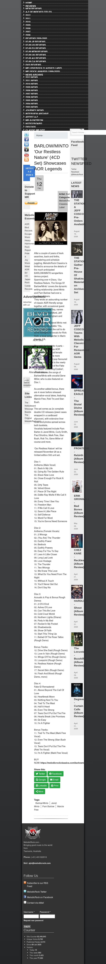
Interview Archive (37, 113)
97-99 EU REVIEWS (36, 48)
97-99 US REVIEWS (36, 44)
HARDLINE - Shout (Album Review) (81, 607)
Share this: (39, 769)
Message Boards (29, 410)
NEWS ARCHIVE (34, 74)
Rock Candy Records (28, 285)
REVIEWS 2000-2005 (36, 38)
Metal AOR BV (27, 269)
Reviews (31, 5)
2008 (28, 28)
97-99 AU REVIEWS (36, 58)
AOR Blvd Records (28, 227)
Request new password (33, 920)
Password (45, 911)
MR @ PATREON (34, 120)
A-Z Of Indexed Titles (39, 11)
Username (29, 911)
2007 (28, 31)
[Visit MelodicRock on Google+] (26, 150)
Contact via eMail (35, 902)
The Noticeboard (30, 404)
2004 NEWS (32, 103)
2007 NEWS (32, 93)
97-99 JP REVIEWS (35, 41)
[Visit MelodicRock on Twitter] (26, 135)
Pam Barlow (48, 806)
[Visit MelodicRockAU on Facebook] (26, 140)
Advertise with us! (26, 303)
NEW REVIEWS (34, 8)
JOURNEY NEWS (35, 110)
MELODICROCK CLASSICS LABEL (44, 67)
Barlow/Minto (41, 803)
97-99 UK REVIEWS (36, 54)
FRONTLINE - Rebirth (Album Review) (81, 455)
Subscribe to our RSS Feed (37, 884)
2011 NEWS (32, 80)
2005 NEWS (32, 100)
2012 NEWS (32, 77)
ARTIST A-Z (32, 116)
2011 (28, 18)
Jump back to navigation (26, 382)
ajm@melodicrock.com (40, 863)
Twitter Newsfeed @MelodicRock (77, 172)
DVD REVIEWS (33, 64)
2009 (28, 24)
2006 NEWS (32, 96)
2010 (28, 21)
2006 (28, 34)
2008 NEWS (32, 90)
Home (29, 2)
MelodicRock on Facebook (40, 897)
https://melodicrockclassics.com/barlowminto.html (66, 762)
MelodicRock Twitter (37, 891)
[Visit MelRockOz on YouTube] (26, 155)
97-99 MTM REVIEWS (37, 51)
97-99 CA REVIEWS (36, 61)
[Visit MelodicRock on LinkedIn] (26, 145)
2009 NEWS (32, 86)
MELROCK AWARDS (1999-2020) (43, 71)
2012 (28, 15)
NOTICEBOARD (34, 123)
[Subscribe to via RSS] (26, 160)
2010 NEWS (32, 83)
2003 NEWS (32, 106)
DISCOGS (31, 126)
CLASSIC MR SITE (35, 130)
